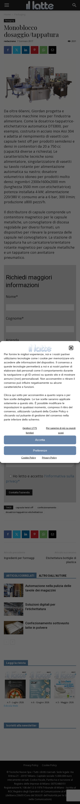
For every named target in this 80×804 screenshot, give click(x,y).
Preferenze (40, 450)
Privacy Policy (49, 457)
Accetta (40, 439)
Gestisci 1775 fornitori (30, 430)
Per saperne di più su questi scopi (61, 430)
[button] (71, 348)
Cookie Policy (28, 457)
